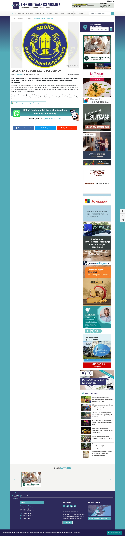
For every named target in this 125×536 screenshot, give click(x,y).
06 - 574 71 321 (52, 118)
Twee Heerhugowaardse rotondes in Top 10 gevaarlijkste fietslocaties (102, 430)
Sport (20, 18)
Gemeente (38, 13)
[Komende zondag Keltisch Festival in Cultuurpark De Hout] (86, 438)
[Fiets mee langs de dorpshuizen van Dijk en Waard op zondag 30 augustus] (86, 415)
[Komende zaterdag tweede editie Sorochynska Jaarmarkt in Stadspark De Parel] (86, 399)
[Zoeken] (112, 13)
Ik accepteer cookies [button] (114, 532)
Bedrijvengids (29, 13)
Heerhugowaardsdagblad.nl (41, 4)
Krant (75, 13)
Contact (81, 13)
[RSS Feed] (75, 506)
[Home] (12, 13)
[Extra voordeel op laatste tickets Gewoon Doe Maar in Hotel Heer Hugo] (86, 423)
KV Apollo (27, 18)
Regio (44, 13)
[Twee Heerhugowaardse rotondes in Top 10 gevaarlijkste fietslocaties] (86, 430)
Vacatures (70, 13)
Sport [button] (56, 13)
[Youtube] (71, 506)
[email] (122, 220)
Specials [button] (49, 13)
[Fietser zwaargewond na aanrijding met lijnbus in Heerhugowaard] (86, 446)
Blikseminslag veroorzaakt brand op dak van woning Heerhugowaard (102, 407)
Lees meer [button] (76, 532)
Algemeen (21, 13)
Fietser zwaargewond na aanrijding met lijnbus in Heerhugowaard (100, 446)
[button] (12, 480)
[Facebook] (64, 506)
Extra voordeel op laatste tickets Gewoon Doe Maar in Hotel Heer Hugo (102, 422)
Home (14, 18)
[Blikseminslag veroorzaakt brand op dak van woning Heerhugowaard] (86, 407)
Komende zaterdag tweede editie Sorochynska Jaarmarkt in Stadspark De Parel (102, 399)
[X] (68, 506)
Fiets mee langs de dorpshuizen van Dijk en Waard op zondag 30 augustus (102, 414)
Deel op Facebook (24, 128)
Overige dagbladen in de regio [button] (98, 518)
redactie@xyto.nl (28, 516)
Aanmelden (67, 523)
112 (16, 13)
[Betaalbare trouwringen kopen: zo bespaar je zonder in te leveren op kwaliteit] (86, 454)
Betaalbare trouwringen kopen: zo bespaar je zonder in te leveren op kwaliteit (102, 453)
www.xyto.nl (26, 518)
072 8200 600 (27, 513)
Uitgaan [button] (62, 13)
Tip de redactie (68, 128)
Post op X (46, 128)
